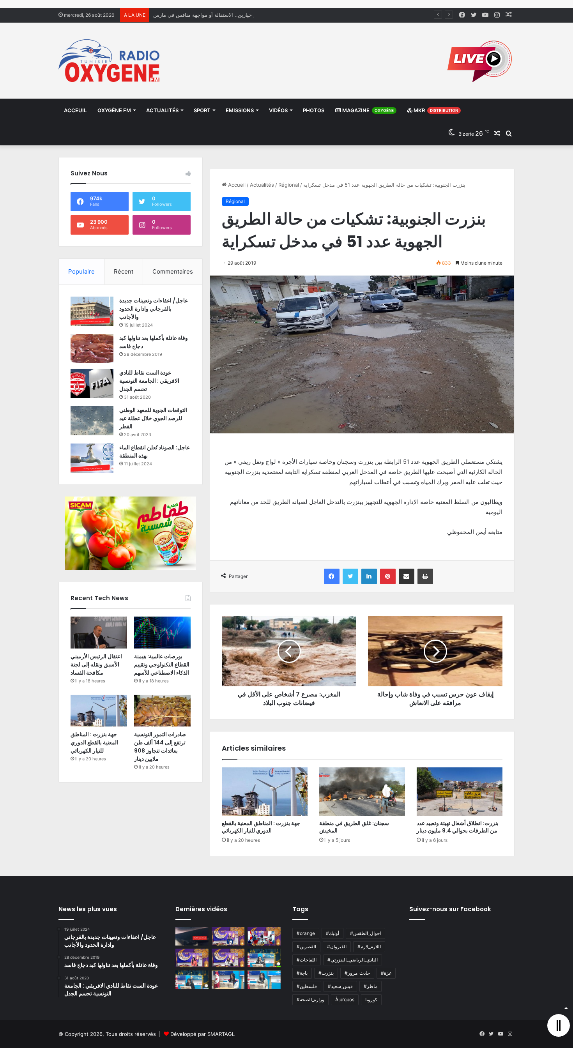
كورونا (371, 999)
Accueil (236, 185)
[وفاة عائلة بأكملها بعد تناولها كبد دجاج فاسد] (92, 348)
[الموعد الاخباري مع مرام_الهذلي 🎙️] (228, 958)
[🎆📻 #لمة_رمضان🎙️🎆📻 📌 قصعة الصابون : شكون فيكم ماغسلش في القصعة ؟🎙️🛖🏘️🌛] (264, 936)
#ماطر (370, 986)
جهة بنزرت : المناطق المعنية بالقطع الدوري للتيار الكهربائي (261, 826)
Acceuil (75, 110)
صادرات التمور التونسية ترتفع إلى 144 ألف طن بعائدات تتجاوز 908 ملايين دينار (160, 746)
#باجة (302, 973)
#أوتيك (332, 933)
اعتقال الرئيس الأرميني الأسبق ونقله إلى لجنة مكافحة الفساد (96, 664)
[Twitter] (350, 576)
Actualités (162, 110)
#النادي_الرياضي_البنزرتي (352, 960)
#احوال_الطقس (365, 933)
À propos (344, 999)
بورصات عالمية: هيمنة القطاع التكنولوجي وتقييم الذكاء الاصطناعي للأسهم (161, 664)
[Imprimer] (425, 576)
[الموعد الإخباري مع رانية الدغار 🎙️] (228, 936)
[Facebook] (332, 576)
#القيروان (337, 946)
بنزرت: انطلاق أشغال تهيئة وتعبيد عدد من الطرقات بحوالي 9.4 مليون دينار (458, 826)
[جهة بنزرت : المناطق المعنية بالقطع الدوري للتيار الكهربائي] (265, 791)
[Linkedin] (369, 576)
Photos (313, 110)
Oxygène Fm (114, 110)
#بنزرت (326, 973)
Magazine (367, 110)
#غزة (386, 973)
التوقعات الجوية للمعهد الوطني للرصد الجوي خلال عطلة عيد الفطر (153, 418)
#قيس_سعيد (340, 986)
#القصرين (306, 946)
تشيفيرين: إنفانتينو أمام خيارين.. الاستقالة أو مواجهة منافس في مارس (228, 15)
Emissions (240, 110)
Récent (123, 271)
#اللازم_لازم (369, 946)
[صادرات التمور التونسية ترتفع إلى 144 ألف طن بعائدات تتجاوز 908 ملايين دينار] (162, 711)
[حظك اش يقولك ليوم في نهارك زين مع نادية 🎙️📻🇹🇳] (192, 979)
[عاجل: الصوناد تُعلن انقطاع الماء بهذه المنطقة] (92, 458)
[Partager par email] (406, 576)
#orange (306, 933)
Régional (288, 185)
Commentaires (172, 271)
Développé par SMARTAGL (202, 1034)
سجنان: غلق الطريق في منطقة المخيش (354, 826)
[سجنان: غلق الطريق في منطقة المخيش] (362, 791)
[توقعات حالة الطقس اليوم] (192, 958)
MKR (435, 110)
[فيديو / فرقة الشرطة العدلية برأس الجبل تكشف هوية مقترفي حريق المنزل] (192, 936)
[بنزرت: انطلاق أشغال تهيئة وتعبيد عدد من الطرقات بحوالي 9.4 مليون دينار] (459, 791)
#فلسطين (307, 986)
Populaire (81, 271)
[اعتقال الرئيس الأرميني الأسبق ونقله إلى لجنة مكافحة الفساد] (99, 633)
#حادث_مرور (357, 973)
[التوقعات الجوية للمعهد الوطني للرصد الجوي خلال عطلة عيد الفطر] (92, 420)
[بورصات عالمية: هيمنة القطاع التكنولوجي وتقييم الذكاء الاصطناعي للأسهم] (162, 633)
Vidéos (278, 110)
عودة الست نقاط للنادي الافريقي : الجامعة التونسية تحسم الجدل (149, 381)
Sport (202, 110)
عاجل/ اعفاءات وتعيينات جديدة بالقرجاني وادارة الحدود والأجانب (153, 309)
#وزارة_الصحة (310, 999)
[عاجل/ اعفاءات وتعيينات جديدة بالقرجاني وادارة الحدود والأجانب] (92, 311)
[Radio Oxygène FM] (110, 60)
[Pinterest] (388, 576)
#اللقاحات (307, 960)
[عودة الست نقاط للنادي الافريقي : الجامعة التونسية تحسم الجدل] (92, 383)
